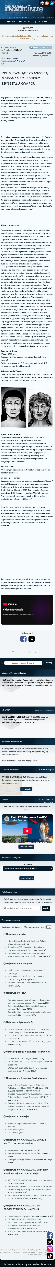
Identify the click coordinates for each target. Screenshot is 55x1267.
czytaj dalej (26, 789)
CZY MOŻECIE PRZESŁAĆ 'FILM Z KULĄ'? (27, 1041)
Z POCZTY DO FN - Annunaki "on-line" (25, 1231)
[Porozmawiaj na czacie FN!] (52, 3)
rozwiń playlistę (27, 878)
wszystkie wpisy (47, 769)
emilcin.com (48, 710)
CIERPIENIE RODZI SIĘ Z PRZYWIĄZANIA (27, 1061)
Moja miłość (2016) (16, 1129)
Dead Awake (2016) (16, 1132)
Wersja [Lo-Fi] (6, 1250)
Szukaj (49, 663)
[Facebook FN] (50, 1235)
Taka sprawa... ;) (15, 1150)
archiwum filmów (26, 847)
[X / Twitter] (31, 639)
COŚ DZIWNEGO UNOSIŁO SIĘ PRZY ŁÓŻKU (28, 970)
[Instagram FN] (50, 1249)
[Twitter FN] (50, 1242)
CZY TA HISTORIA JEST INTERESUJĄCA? (26, 1035)
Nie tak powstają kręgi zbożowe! (22, 1153)
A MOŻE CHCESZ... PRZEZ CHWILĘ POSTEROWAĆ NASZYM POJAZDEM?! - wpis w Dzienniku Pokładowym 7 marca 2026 (29, 1094)
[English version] (42, 3)
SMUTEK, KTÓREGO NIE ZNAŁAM (23, 982)
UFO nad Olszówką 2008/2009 (21, 1216)
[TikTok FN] (50, 1256)
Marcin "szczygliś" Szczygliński (39, 1255)
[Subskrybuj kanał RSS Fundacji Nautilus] (47, 3)
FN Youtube (46, 800)
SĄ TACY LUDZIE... (16, 1058)
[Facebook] (23, 639)
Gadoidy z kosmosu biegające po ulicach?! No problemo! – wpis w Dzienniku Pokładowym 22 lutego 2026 (28, 1106)
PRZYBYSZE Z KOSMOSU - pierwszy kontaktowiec (30, 1180)
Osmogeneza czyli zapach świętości (24, 1159)
